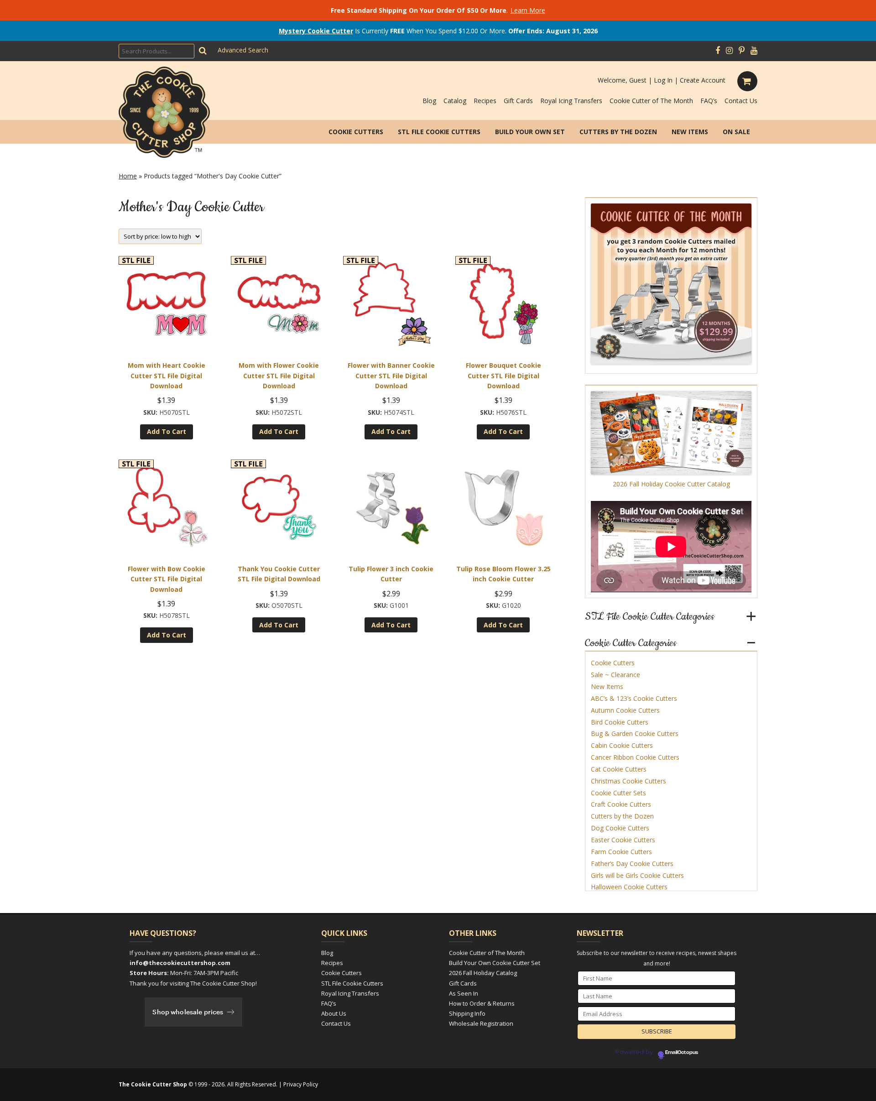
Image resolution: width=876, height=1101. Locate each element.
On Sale (736, 131)
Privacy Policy (300, 1084)
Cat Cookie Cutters (619, 769)
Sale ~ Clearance (615, 674)
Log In (663, 80)
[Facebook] (717, 51)
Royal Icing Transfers (571, 100)
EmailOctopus (681, 1052)
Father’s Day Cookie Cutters (632, 863)
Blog (429, 100)
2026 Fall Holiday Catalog (483, 973)
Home (128, 176)
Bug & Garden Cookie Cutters (634, 733)
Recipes (485, 100)
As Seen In (463, 993)
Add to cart (166, 431)
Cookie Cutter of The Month (651, 100)
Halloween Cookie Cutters (629, 886)
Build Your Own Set (530, 131)
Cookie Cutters (355, 131)
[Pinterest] (742, 51)
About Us (333, 1013)
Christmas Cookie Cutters (628, 781)
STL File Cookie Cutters (439, 131)
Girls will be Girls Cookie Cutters (637, 875)
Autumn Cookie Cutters (625, 710)
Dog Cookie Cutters (620, 828)
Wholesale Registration (481, 1023)
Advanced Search (243, 50)
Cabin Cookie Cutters (622, 745)
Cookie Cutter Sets (618, 792)
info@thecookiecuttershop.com (180, 963)
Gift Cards (518, 100)
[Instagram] (729, 51)
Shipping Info (467, 1013)
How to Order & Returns (482, 1003)
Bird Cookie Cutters (619, 722)
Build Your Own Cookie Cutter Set (494, 963)
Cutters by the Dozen (618, 131)
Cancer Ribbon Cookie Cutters (635, 757)
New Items (690, 131)
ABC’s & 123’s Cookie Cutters (634, 698)
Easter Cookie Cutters (623, 839)
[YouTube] (754, 51)
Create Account (702, 80)
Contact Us (741, 100)
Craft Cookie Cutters (621, 804)
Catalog (454, 100)
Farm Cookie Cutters (621, 851)
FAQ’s (708, 100)
